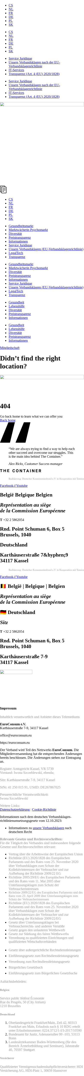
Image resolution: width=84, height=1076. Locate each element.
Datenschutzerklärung (15, 809)
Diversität (15, 233)
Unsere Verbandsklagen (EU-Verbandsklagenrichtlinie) (46, 249)
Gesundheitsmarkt (21, 226)
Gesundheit (16, 302)
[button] (42, 190)
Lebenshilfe (17, 306)
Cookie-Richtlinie (44, 809)
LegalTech (16, 253)
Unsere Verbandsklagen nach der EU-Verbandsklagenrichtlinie (34, 64)
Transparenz (17, 257)
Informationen (18, 241)
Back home (8, 420)
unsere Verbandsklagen (48, 828)
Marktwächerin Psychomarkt (28, 230)
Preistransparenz (20, 237)
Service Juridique (20, 58)
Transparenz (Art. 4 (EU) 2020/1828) (34, 74)
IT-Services (16, 70)
